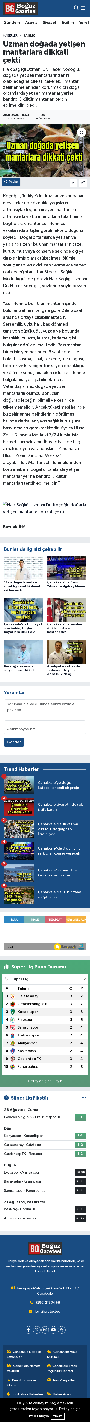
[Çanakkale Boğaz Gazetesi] (20, 8)
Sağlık (29, 35)
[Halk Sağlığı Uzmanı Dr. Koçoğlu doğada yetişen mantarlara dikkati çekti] (45, 508)
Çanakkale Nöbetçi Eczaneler (24, 1354)
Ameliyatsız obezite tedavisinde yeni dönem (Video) (63, 670)
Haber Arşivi (62, 1394)
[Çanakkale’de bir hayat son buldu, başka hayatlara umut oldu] (23, 610)
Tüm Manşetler (63, 1380)
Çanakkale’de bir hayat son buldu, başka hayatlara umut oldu (23, 628)
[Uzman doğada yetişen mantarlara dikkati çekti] (45, 150)
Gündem (11, 23)
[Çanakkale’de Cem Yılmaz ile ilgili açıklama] (66, 568)
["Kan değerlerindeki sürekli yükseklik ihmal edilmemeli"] (23, 568)
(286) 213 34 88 (48, 1302)
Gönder (14, 742)
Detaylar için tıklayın (45, 1081)
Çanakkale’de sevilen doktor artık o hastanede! (64, 628)
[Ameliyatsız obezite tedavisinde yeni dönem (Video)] (66, 652)
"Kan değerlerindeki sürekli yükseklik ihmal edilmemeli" (22, 586)
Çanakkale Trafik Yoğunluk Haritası (62, 1368)
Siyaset (50, 23)
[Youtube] (53, 1330)
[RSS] (62, 1330)
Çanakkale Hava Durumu (62, 1354)
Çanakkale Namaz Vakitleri (23, 1368)
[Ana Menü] (83, 8)
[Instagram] (45, 1330)
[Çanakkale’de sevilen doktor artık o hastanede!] (66, 610)
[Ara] (76, 8)
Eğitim (68, 23)
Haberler (10, 35)
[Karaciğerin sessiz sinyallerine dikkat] (23, 652)
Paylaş (13, 181)
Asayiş (31, 23)
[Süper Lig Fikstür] (84, 1098)
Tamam (57, 1416)
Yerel (84, 23)
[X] (37, 1330)
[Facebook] (28, 1330)
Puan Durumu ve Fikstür (21, 1382)
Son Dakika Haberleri (27, 1394)
